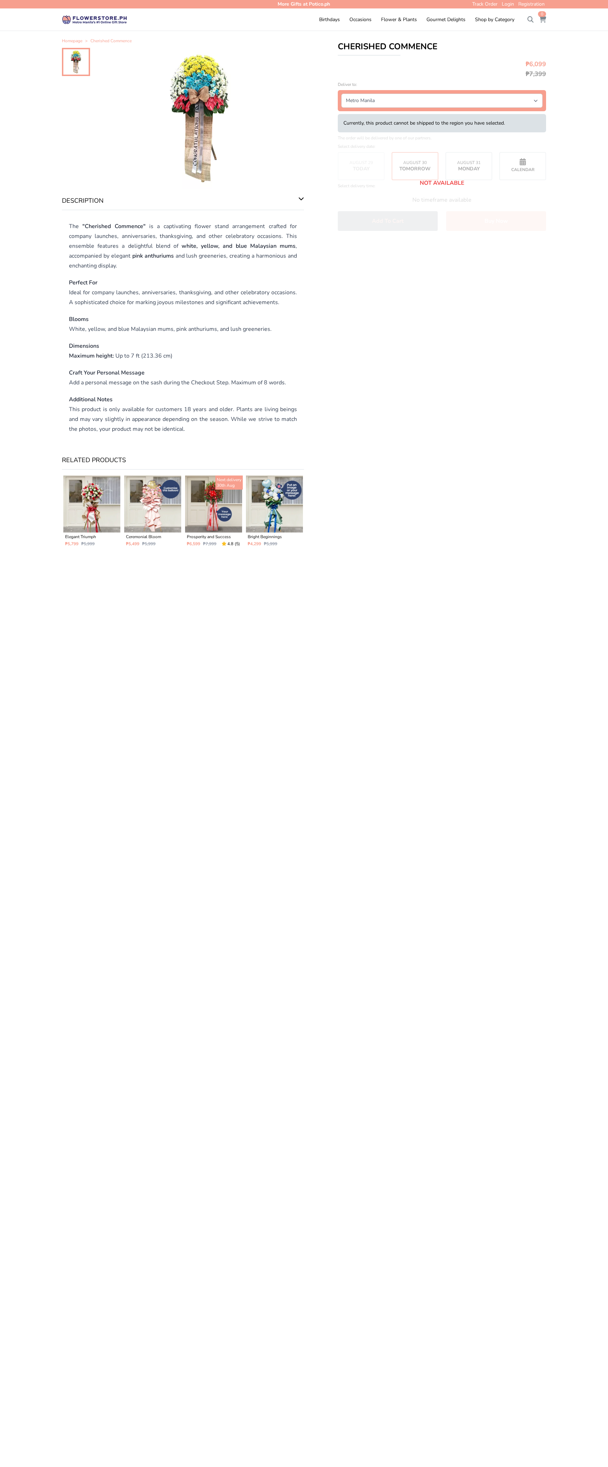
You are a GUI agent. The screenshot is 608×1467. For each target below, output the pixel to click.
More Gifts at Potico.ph (304, 4)
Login (508, 4)
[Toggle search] (530, 19)
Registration (531, 4)
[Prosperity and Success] (213, 514)
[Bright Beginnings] (274, 514)
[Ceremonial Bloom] (152, 514)
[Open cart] (542, 20)
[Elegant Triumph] (91, 514)
